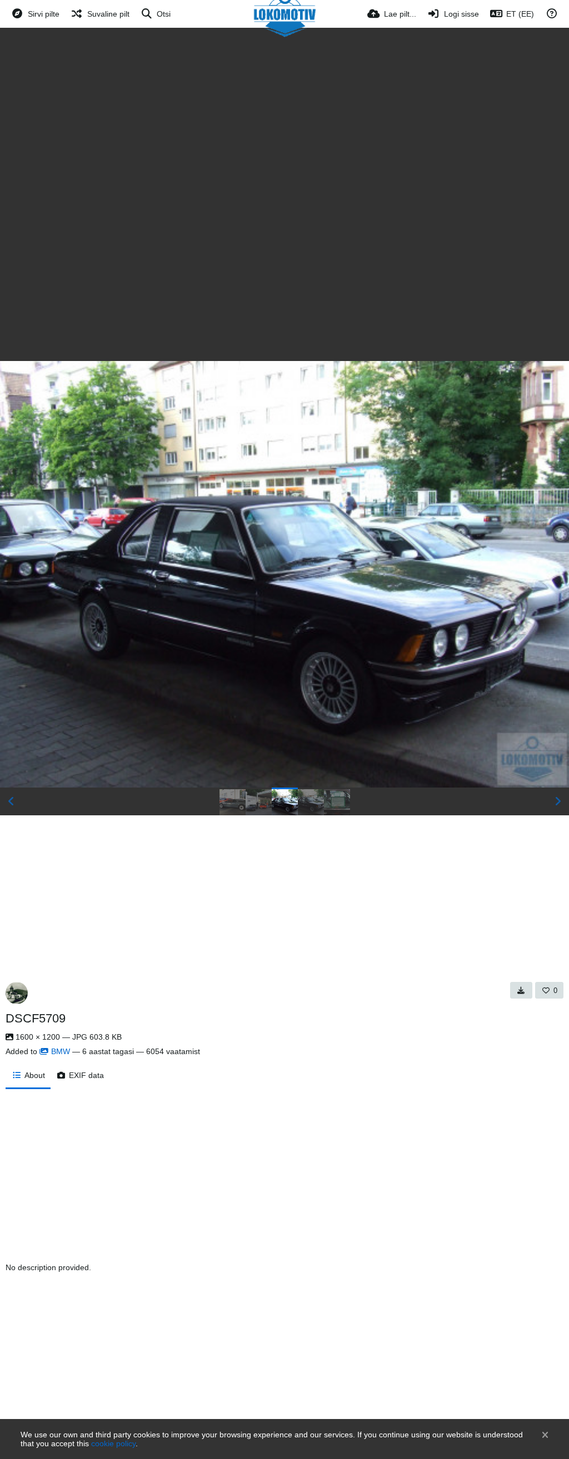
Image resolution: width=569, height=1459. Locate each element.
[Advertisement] (284, 111)
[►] (558, 801)
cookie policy (113, 1443)
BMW (60, 1051)
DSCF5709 (36, 1018)
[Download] (521, 990)
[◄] (11, 801)
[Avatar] (17, 993)
